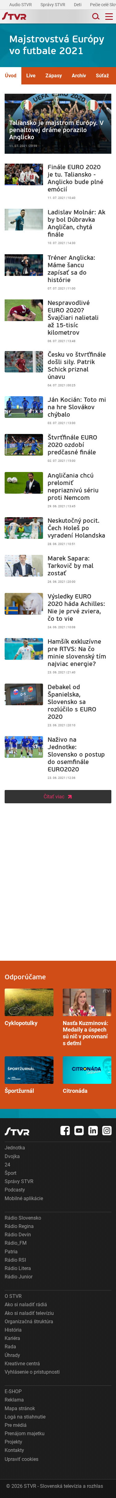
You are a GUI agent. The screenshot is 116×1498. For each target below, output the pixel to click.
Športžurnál (29, 1075)
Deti (78, 4)
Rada (10, 1347)
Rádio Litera (18, 1268)
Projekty (13, 1442)
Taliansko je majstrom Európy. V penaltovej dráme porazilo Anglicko (58, 124)
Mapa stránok (20, 1408)
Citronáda (87, 1075)
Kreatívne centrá (22, 1364)
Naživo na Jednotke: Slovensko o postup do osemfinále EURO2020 (58, 759)
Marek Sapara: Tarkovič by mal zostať (58, 570)
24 (7, 1165)
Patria (11, 1252)
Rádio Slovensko (23, 1218)
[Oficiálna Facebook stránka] (65, 1130)
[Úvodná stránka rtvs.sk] (14, 16)
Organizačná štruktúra (29, 1321)
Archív (79, 76)
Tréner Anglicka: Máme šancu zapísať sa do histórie (58, 273)
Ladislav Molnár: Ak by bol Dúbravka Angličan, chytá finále (58, 228)
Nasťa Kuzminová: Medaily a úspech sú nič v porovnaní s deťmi (87, 1017)
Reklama (14, 1400)
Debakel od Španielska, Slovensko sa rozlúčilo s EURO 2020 (58, 707)
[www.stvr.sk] (17, 1131)
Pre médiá (16, 1425)
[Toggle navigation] (109, 17)
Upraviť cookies (21, 1459)
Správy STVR (53, 4)
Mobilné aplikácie (24, 1198)
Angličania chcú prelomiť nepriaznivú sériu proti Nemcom (58, 491)
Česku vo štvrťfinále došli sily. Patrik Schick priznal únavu (58, 370)
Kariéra (12, 1338)
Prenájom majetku (25, 1433)
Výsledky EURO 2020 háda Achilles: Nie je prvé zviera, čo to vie (58, 612)
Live (31, 76)
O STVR (13, 1296)
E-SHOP (13, 1391)
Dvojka (12, 1156)
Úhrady (12, 1355)
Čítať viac (54, 797)
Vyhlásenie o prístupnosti (32, 1372)
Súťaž (102, 76)
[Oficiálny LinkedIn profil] (93, 1130)
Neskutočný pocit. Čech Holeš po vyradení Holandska (58, 533)
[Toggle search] (95, 17)
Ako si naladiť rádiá (26, 1304)
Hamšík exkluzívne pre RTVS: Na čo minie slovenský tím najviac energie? (58, 657)
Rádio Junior (18, 1277)
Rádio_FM (16, 1243)
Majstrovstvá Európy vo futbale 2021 (56, 45)
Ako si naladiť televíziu (29, 1313)
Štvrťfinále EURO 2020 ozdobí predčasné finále (58, 450)
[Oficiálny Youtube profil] (79, 1130)
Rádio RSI (15, 1260)
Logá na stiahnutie (25, 1417)
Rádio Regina (19, 1226)
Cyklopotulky (29, 1007)
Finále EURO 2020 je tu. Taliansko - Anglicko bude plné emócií (58, 183)
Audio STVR (21, 4)
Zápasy (53, 76)
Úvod (10, 76)
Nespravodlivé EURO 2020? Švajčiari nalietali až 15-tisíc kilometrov (58, 322)
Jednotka (15, 1148)
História (13, 1330)
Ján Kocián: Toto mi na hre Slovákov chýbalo (58, 412)
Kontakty (14, 1450)
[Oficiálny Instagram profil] (107, 1130)
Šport (10, 1173)
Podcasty (15, 1190)
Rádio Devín (18, 1235)
